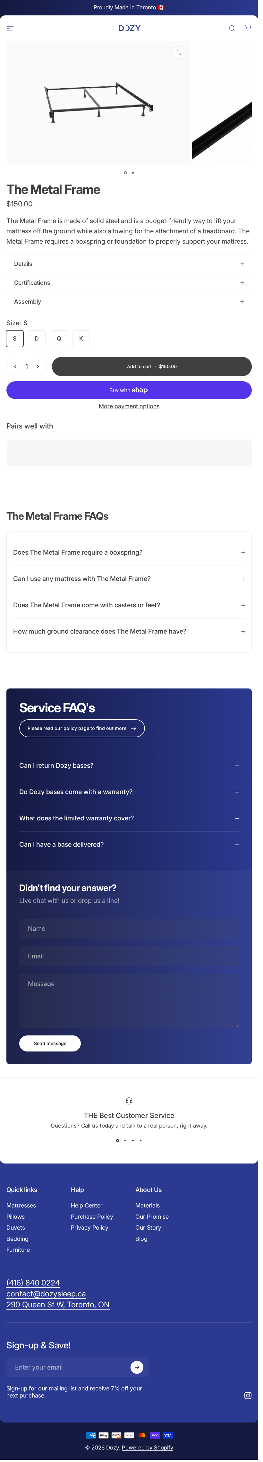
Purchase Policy (92, 1216)
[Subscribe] (137, 1367)
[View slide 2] (125, 1140)
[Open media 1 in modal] (179, 52)
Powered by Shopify (147, 1447)
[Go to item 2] (133, 173)
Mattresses (21, 1205)
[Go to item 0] (125, 173)
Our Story (148, 1227)
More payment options (129, 406)
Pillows (15, 1216)
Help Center (87, 1205)
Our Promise (152, 1216)
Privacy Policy (89, 1227)
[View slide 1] (118, 1140)
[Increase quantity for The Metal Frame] (39, 366)
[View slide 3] (133, 1140)
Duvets (15, 1227)
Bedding (17, 1238)
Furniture (18, 1249)
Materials (147, 1205)
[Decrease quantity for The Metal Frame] (14, 366)
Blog (141, 1238)
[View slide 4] (141, 1140)
